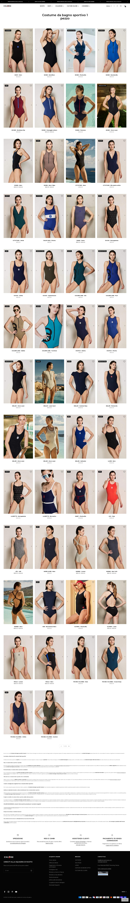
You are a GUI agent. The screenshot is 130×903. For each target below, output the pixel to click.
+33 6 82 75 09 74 (80, 845)
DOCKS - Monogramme (111, 240)
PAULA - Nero (49, 681)
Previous (5, 50)
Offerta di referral (53, 862)
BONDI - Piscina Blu (80, 75)
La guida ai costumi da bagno (57, 882)
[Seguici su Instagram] (8, 892)
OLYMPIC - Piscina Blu (80, 626)
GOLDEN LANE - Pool (112, 295)
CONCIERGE (85, 6)
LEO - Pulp (112, 516)
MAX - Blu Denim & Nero (49, 626)
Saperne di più (49, 843)
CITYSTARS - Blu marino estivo (112, 185)
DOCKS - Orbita (18, 295)
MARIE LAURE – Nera (49, 571)
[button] (125, 6)
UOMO (77, 865)
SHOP (49, 6)
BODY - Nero (18, 75)
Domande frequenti (54, 885)
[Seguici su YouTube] (16, 892)
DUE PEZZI (78, 862)
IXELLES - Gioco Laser (18, 406)
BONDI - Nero (18, 185)
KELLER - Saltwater (80, 461)
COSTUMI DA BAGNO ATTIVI (83, 868)
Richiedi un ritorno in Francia (56, 872)
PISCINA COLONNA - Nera (80, 681)
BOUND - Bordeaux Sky (18, 130)
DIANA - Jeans (81, 240)
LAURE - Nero (112, 461)
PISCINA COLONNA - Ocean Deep (111, 681)
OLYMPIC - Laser (111, 626)
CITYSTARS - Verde (18, 240)
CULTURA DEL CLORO (81, 870)
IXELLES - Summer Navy (80, 406)
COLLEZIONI (58, 6)
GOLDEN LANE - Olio (80, 295)
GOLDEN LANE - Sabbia (18, 350)
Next (31, 50)
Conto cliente (52, 860)
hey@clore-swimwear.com (105, 860)
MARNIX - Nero (18, 626)
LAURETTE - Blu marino (49, 516)
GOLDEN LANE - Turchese (49, 350)
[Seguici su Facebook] (5, 892)
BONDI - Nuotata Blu (112, 75)
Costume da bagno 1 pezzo (115, 779)
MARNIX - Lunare (80, 571)
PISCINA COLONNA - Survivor (49, 737)
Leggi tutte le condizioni (112, 845)
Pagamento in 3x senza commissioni (55, 866)
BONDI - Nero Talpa (49, 185)
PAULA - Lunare (18, 681)
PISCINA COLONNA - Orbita (18, 737)
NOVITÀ (42, 6)
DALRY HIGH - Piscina (49, 240)
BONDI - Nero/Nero (49, 75)
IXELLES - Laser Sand (49, 406)
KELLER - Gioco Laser (18, 461)
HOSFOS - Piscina (112, 350)
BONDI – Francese (80, 130)
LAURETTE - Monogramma (18, 516)
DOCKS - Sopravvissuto (49, 295)
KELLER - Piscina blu (111, 406)
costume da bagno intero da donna (62, 765)
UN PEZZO (78, 860)
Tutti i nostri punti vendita (104, 868)
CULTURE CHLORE (72, 6)
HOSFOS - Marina (81, 350)
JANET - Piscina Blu (80, 516)
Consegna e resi (53, 869)
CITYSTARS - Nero (80, 185)
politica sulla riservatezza (55, 880)
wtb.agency (29, 897)
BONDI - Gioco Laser (112, 130)
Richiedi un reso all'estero (55, 874)
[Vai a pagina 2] (69, 746)
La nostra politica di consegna (18, 843)
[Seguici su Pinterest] (12, 892)
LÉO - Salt (18, 571)
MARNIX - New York (111, 571)
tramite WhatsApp (81, 841)
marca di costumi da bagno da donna (12, 807)
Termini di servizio (53, 877)
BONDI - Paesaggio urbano (49, 130)
